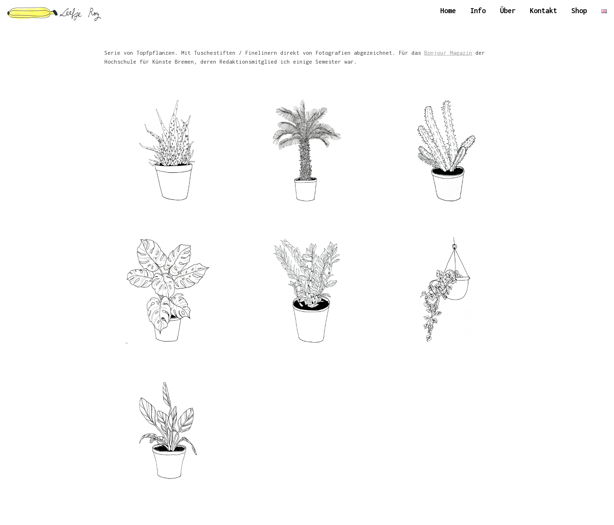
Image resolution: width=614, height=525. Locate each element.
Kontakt (543, 10)
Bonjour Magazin (448, 52)
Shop (579, 10)
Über (508, 10)
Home (448, 10)
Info (478, 10)
